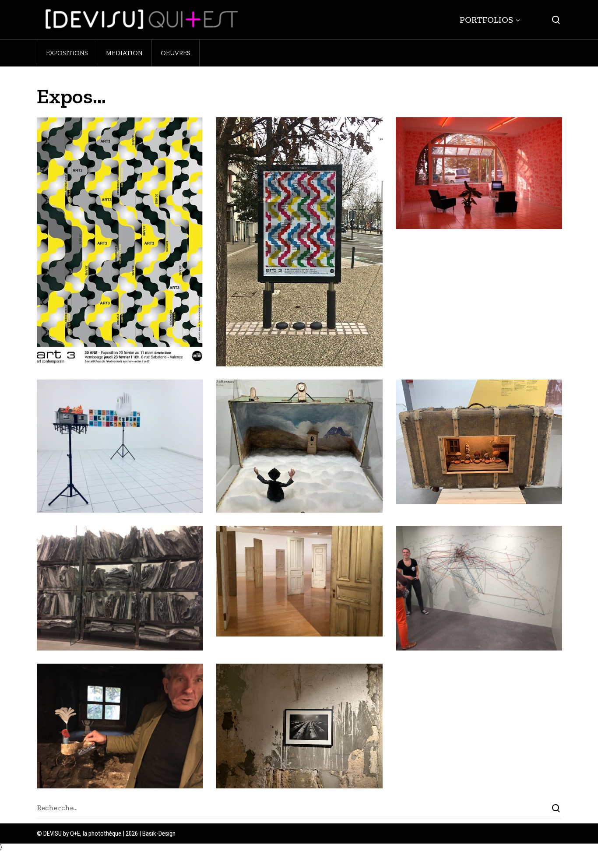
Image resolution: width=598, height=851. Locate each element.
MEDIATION (124, 53)
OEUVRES (175, 53)
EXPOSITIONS (67, 53)
